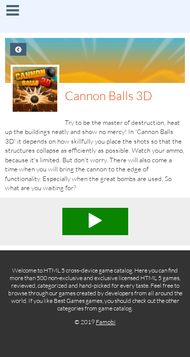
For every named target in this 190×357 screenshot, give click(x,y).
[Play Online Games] (95, 17)
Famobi (106, 322)
